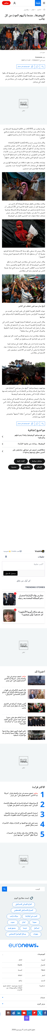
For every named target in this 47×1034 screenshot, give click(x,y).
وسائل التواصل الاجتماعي (17, 934)
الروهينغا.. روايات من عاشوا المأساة (31, 444)
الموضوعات (41, 954)
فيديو (43, 980)
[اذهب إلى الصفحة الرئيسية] (38, 3)
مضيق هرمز (12, 928)
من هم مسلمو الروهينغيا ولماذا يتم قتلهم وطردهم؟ (30, 436)
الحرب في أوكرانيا (31, 916)
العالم (33, 10)
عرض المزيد (41, 1004)
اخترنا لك (40, 671)
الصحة (20, 970)
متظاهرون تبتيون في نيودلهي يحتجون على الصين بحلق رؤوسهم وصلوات (29, 451)
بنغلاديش (26, 10)
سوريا (34, 922)
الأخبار (39, 10)
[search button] (4, 889)
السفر (43, 975)
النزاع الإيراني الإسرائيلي (23, 904)
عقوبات (35, 934)
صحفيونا (42, 985)
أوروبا (43, 959)
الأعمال (43, 965)
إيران (23, 922)
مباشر (6, 3)
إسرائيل (36, 928)
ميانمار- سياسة (37, 461)
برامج (20, 980)
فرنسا (25, 928)
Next (43, 970)
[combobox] (23, 889)
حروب (13, 922)
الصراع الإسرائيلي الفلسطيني (23, 910)
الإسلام (39, 467)
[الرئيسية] (44, 10)
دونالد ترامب (14, 916)
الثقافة (20, 975)
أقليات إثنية (21, 461)
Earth (20, 965)
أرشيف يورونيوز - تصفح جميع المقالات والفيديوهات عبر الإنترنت (12, 988)
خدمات (42, 997)
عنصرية (13, 467)
